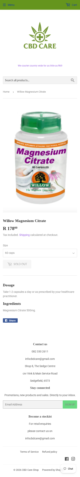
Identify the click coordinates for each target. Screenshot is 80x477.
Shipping (24, 234)
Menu (11, 4)
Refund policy (49, 451)
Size (5, 245)
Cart (74, 4)
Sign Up (70, 404)
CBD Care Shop (30, 469)
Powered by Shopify (53, 469)
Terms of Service (29, 451)
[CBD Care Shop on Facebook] (67, 459)
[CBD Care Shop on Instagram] (73, 459)
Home (6, 91)
